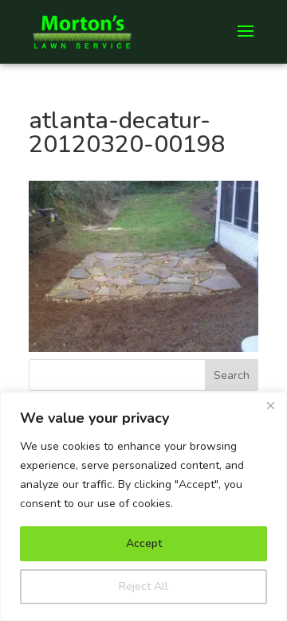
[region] (143, 506)
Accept (144, 543)
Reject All (143, 586)
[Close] (270, 405)
